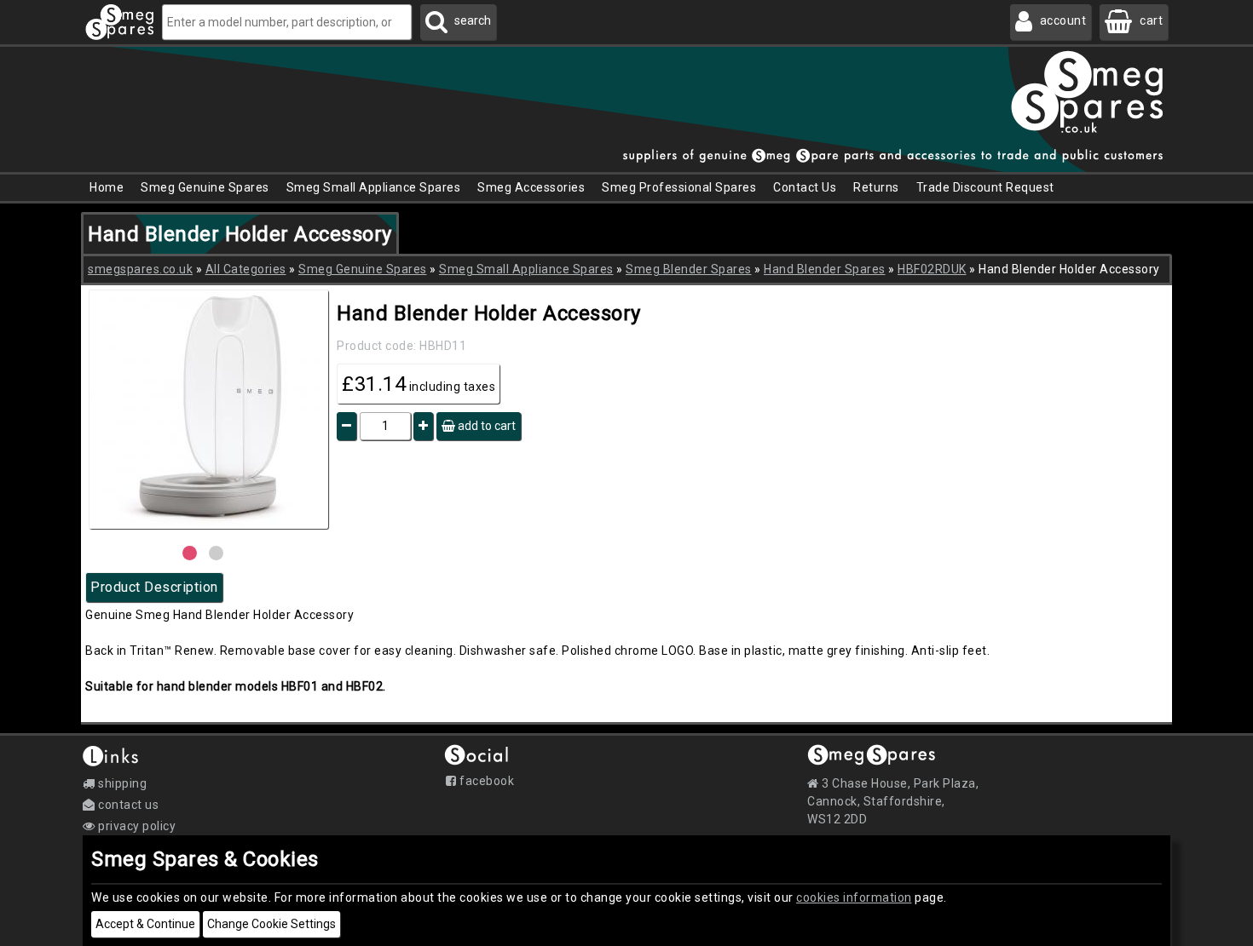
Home (107, 187)
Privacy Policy (135, 826)
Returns (876, 187)
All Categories (245, 269)
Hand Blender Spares (825, 269)
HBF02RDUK (932, 269)
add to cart (485, 426)
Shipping (121, 783)
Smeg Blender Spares (689, 269)
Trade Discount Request (985, 187)
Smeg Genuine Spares (362, 269)
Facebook (485, 781)
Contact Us (804, 187)
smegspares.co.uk (140, 269)
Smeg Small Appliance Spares (526, 269)
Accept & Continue (145, 924)
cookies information (854, 897)
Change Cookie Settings (271, 924)
